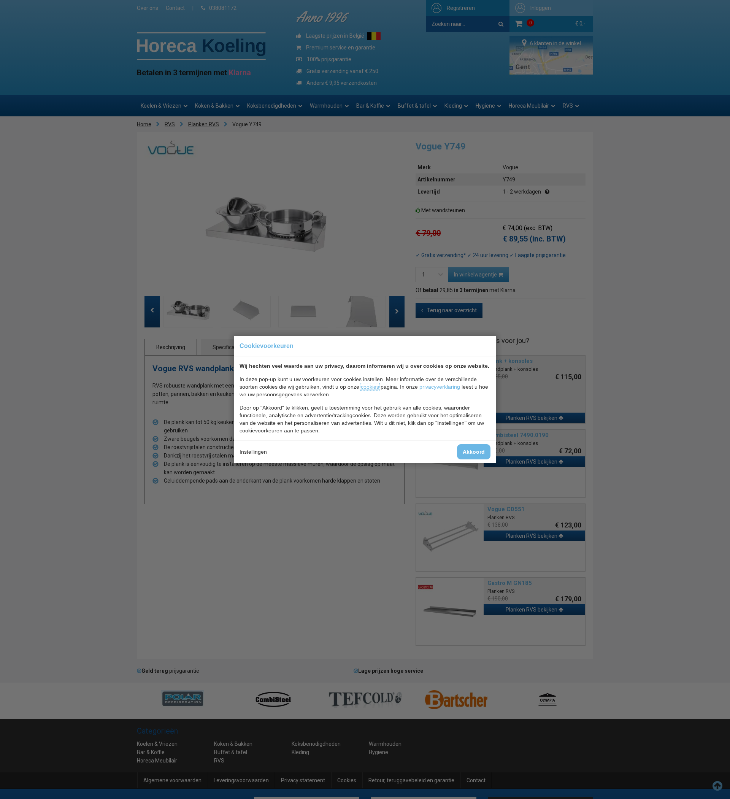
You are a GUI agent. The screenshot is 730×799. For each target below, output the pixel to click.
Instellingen (253, 452)
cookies (370, 387)
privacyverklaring (439, 387)
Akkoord (474, 452)
